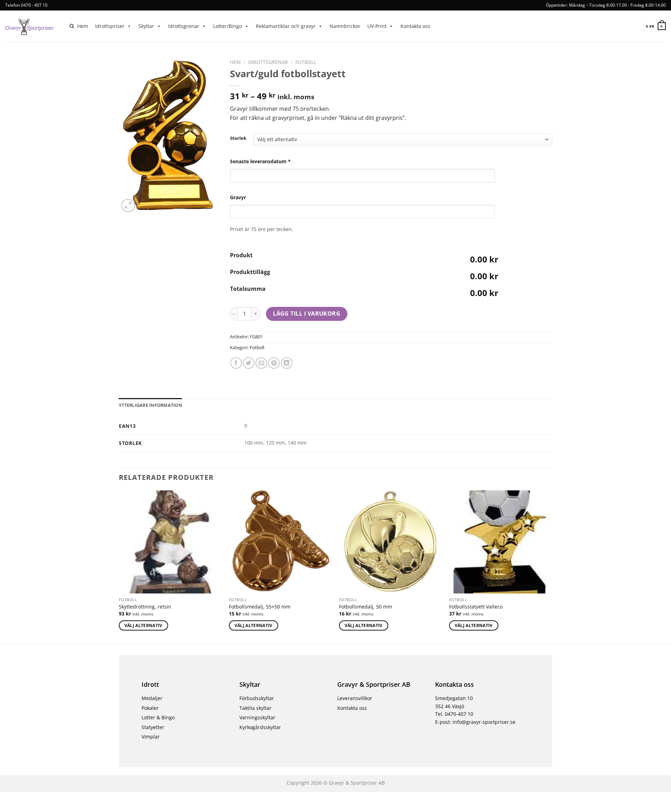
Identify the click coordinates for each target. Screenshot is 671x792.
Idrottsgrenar (183, 26)
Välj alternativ (143, 625)
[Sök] (72, 26)
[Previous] (119, 566)
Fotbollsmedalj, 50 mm (365, 607)
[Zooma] (128, 206)
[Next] (552, 566)
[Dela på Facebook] (236, 363)
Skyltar (146, 26)
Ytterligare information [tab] (150, 405)
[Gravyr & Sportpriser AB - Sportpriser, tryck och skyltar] (32, 26)
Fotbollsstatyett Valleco (476, 607)
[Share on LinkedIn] (287, 363)
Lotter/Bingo (227, 26)
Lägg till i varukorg (306, 313)
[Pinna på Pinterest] (274, 363)
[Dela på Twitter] (248, 363)
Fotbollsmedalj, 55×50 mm (259, 607)
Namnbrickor (345, 26)
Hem (82, 26)
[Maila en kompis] (261, 363)
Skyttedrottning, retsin (145, 607)
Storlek (238, 138)
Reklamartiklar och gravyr (286, 26)
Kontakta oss (415, 26)
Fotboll (305, 62)
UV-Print (377, 26)
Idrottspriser (109, 26)
